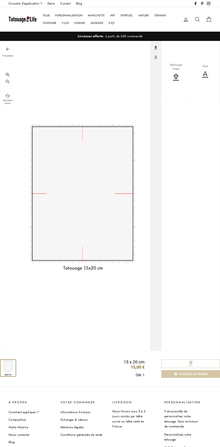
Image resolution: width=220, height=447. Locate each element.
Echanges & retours (74, 420)
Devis (51, 3)
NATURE (144, 15)
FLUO (65, 23)
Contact (65, 3)
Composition (17, 420)
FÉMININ (160, 15)
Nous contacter (19, 435)
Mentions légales (72, 427)
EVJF (112, 23)
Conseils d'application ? (25, 3)
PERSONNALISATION (68, 15)
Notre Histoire (18, 427)
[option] (110, 36)
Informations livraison (76, 412)
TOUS (46, 15)
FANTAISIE (50, 23)
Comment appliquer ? (24, 412)
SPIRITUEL (127, 15)
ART (112, 15)
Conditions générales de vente (81, 435)
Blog (79, 3)
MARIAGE (97, 23)
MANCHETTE (96, 15)
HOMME (79, 23)
